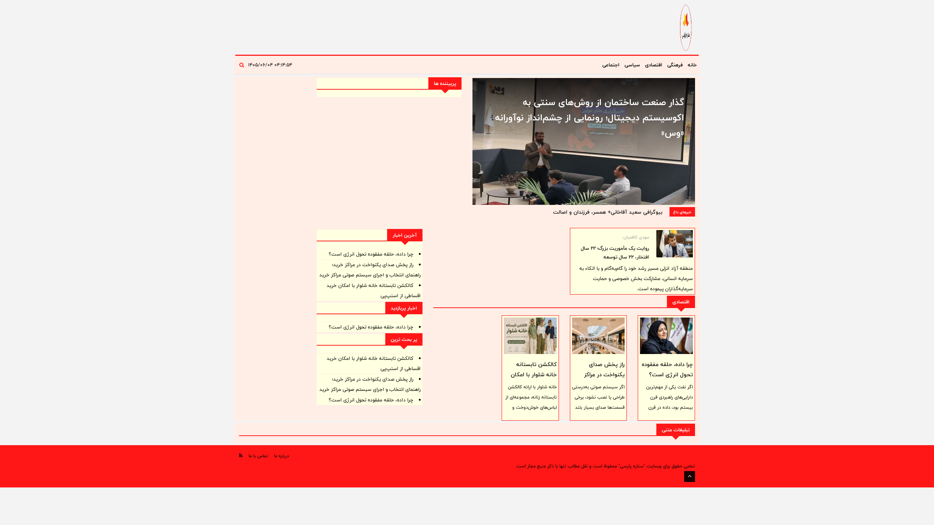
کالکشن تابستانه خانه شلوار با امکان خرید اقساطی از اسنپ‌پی (534, 379)
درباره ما (281, 456)
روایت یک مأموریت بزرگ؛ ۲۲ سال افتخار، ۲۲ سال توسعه (615, 252)
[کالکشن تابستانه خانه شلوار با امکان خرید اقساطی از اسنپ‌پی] (530, 336)
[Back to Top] (689, 476)
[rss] (241, 455)
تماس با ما (258, 456)
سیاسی (632, 65)
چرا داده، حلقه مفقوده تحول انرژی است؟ (667, 369)
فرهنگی (675, 65)
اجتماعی (611, 65)
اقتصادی (653, 65)
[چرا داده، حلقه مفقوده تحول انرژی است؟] (666, 336)
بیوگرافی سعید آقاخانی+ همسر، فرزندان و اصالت (607, 212)
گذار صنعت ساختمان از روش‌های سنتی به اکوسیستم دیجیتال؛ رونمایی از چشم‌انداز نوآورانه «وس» (589, 117)
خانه (692, 65)
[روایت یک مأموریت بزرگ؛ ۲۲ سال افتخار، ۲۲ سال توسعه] (674, 243)
